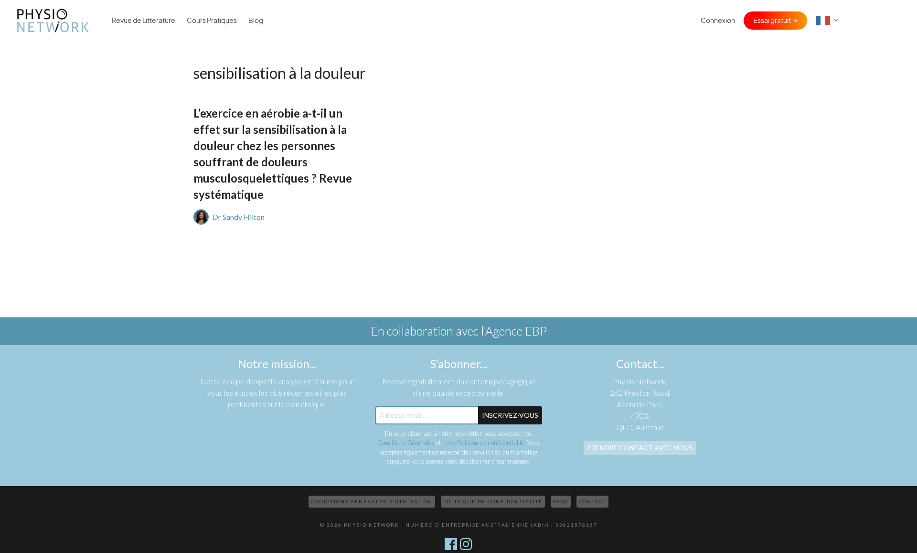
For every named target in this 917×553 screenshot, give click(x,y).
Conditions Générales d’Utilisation (372, 501)
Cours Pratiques (212, 20)
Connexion (718, 20)
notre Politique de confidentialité (483, 442)
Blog (255, 20)
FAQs (560, 501)
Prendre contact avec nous (640, 448)
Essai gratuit (772, 20)
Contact (592, 501)
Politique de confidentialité (493, 501)
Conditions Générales (406, 442)
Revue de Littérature (143, 20)
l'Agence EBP (514, 331)
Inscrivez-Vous (510, 415)
